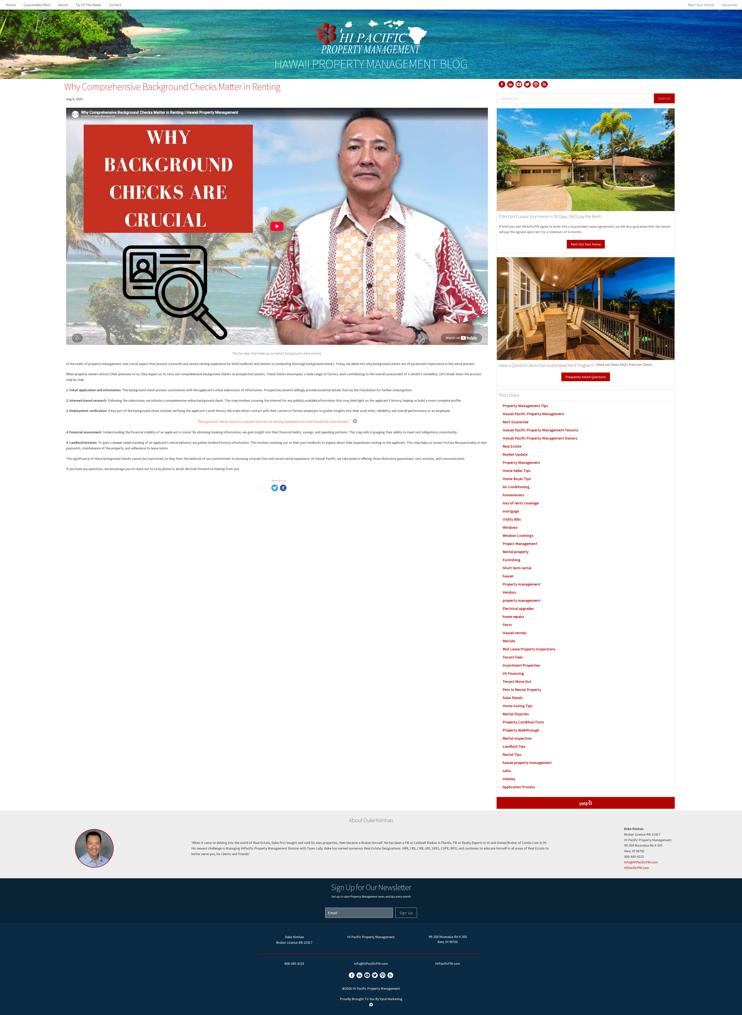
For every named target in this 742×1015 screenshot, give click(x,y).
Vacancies (729, 4)
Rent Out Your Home (586, 244)
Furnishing (511, 559)
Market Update (515, 454)
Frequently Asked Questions (585, 377)
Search (664, 98)
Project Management (520, 543)
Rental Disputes (516, 713)
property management (521, 600)
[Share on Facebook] (283, 490)
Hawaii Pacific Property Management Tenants (540, 430)
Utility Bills (512, 519)
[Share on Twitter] (274, 490)
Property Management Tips (525, 405)
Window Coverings (518, 535)
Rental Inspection (517, 738)
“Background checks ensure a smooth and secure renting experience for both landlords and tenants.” (273, 421)
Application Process (519, 786)
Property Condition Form (523, 722)
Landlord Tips (514, 746)
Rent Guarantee (515, 421)
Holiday (509, 778)
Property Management (521, 462)
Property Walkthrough (521, 730)
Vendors (509, 592)
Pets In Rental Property (522, 689)
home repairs (513, 616)
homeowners (513, 494)
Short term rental (517, 567)
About (63, 4)
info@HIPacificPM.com (641, 862)
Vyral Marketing (391, 999)
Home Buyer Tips (517, 478)
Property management (521, 584)
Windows (510, 527)
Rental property (516, 551)
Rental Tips (512, 754)
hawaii (508, 576)
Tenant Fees (513, 657)
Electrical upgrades (518, 608)
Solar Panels (513, 697)
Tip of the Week (88, 4)
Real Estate (512, 446)
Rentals (509, 640)
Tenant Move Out (517, 681)
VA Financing (513, 673)
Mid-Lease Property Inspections (529, 649)
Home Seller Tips (517, 470)
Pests (507, 624)
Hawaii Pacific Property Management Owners (540, 438)
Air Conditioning (516, 486)
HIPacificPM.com (636, 868)
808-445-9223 (294, 963)
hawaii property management (527, 762)
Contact (115, 4)
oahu (507, 770)
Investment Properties (521, 665)
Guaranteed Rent (36, 4)
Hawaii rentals (514, 632)
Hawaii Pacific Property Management (533, 413)
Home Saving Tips (518, 705)
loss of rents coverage (521, 503)
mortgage (511, 511)
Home (11, 4)
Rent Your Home (701, 4)
